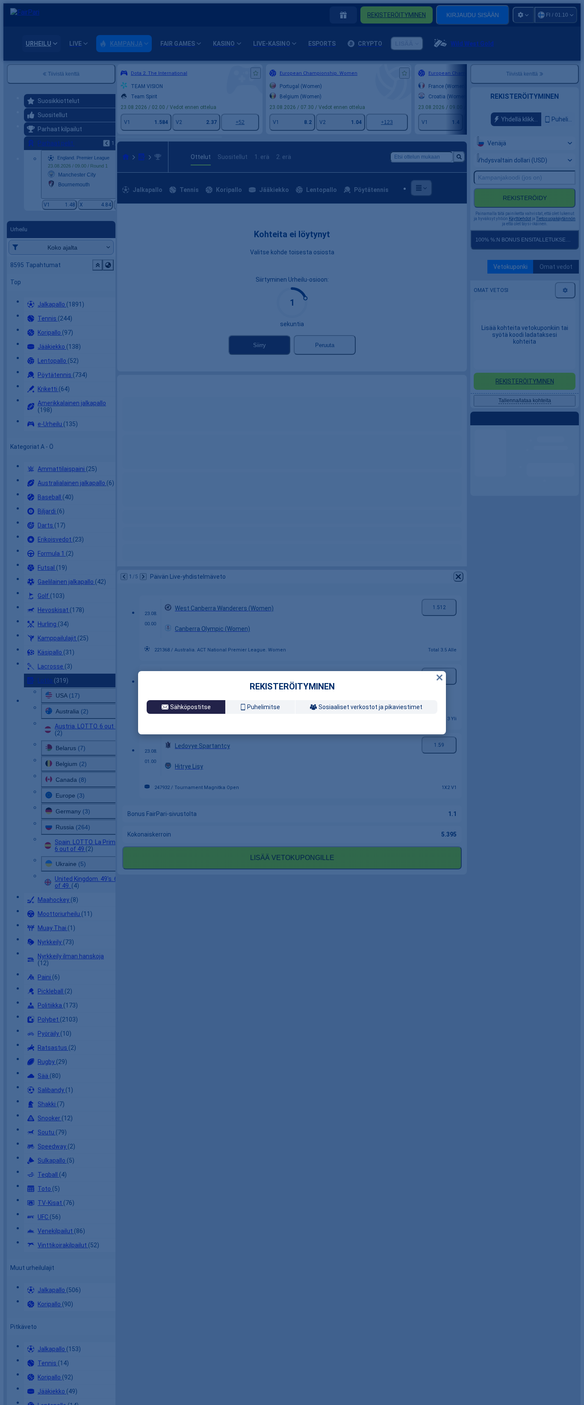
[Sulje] (439, 667)
